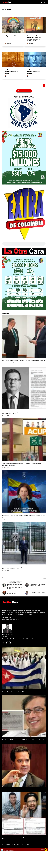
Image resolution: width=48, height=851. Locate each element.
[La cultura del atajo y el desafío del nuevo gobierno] (4, 593)
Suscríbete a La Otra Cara (24, 90)
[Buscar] (41, 2)
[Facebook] (3, 642)
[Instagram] (10, 642)
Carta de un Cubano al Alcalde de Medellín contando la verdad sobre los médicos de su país (20, 691)
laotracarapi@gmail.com (12, 619)
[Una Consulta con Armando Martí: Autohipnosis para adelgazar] (35, 59)
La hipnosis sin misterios (11, 36)
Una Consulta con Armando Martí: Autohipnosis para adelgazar (34, 71)
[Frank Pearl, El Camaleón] (24, 765)
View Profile (4, 636)
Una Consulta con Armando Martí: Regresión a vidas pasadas (12, 71)
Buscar (3, 83)
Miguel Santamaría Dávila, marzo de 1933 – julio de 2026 (37, 585)
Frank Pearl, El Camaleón (7, 789)
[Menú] (44, 2)
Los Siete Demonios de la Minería (37, 592)
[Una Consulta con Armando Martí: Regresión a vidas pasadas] (13, 59)
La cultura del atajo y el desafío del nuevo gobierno (14, 592)
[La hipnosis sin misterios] (13, 25)
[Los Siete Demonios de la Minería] (27, 593)
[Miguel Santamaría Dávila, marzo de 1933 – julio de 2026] (27, 585)
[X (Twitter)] (7, 642)
